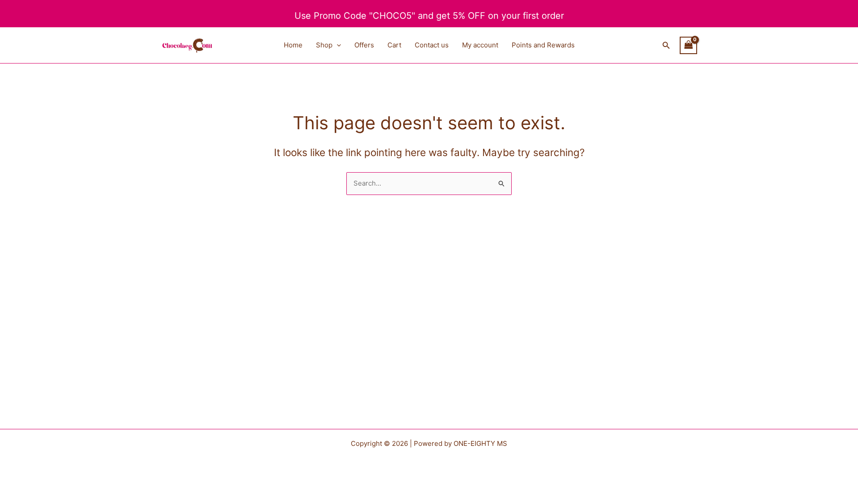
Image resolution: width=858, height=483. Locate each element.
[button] (336, 45)
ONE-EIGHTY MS (480, 443)
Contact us (432, 45)
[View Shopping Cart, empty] (689, 45)
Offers (364, 45)
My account (480, 45)
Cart (394, 45)
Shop (324, 45)
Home (293, 45)
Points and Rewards (543, 45)
